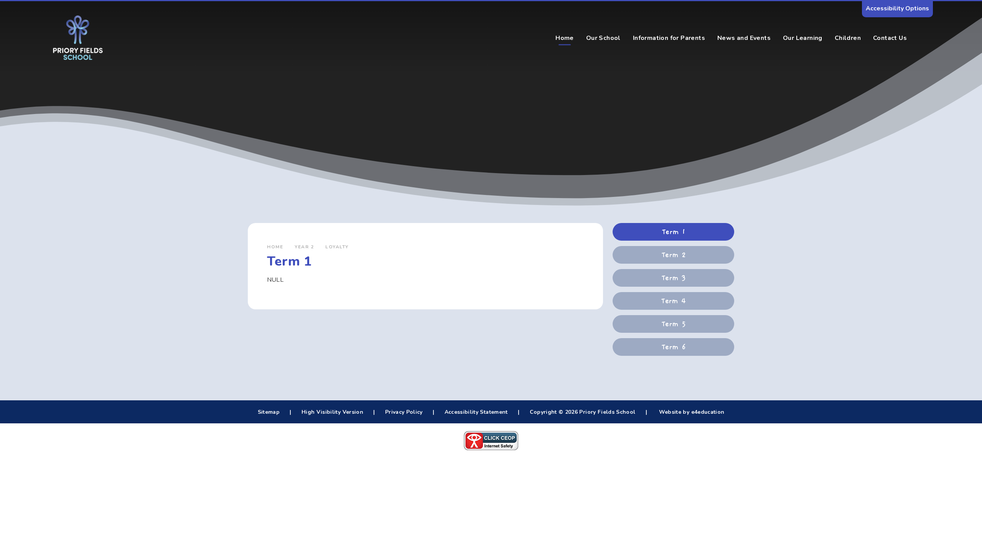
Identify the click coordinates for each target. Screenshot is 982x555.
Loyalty (337, 247)
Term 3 (673, 278)
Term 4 (673, 301)
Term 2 (673, 255)
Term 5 (673, 324)
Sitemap (269, 412)
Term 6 (673, 347)
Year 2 (304, 247)
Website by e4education (690, 412)
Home (275, 247)
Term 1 (673, 232)
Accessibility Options (897, 8)
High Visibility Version (332, 412)
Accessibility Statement (476, 412)
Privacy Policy (404, 412)
